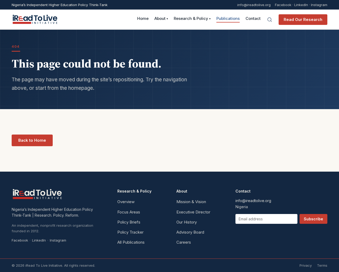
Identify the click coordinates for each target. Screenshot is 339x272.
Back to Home (32, 140)
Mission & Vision (191, 201)
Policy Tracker (130, 232)
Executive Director (193, 212)
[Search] (269, 19)
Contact (253, 18)
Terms (322, 265)
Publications (228, 18)
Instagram (319, 5)
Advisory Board (190, 232)
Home (143, 18)
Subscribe (313, 219)
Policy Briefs (128, 222)
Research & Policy (192, 18)
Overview (126, 201)
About (161, 18)
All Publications (131, 242)
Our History (186, 222)
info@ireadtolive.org (254, 5)
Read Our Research (303, 19)
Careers (183, 242)
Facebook (283, 5)
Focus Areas (128, 212)
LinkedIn (301, 5)
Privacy (306, 265)
